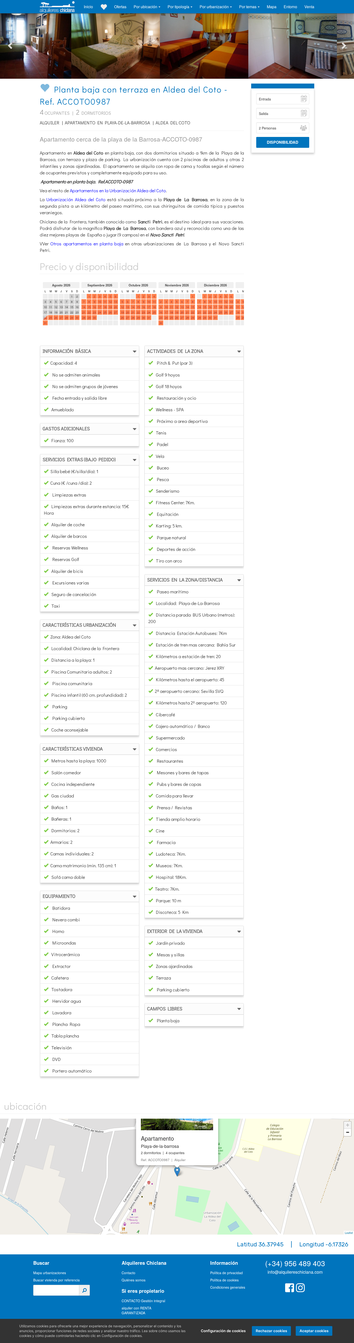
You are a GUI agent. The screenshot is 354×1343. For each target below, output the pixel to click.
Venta (309, 6)
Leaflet (349, 1233)
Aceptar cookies (314, 1331)
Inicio (88, 6)
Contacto (128, 1272)
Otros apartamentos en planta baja (86, 244)
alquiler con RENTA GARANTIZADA (136, 1310)
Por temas (248, 6)
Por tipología (179, 6)
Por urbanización (215, 6)
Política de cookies (224, 1280)
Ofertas (120, 6)
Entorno (290, 6)
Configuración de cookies (223, 1331)
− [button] (347, 1132)
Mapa (271, 6)
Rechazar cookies (271, 1331)
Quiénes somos (133, 1280)
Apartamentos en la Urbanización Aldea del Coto (118, 190)
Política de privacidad (226, 1272)
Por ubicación (146, 6)
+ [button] (347, 1125)
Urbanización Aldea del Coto (75, 199)
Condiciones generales (227, 1287)
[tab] (89, 351)
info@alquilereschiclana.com (295, 1272)
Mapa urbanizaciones (49, 1272)
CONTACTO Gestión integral (143, 1300)
